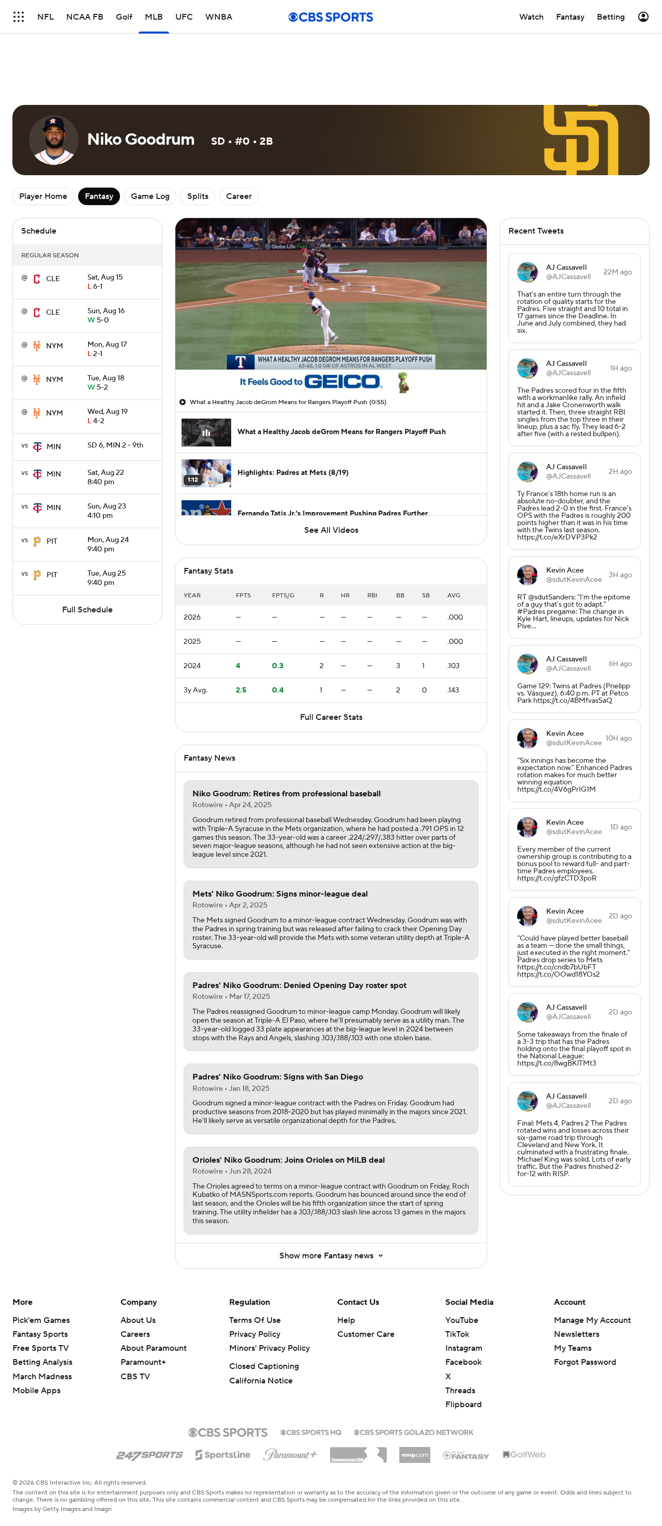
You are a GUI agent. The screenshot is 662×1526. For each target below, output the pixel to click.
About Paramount (154, 1348)
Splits (197, 196)
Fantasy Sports (40, 1334)
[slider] (331, 363)
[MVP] (414, 1451)
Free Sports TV (40, 1348)
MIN (54, 447)
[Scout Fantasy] (466, 1455)
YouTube (461, 1320)
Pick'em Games (41, 1320)
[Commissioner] (358, 1451)
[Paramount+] (290, 1452)
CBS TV (135, 1376)
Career (239, 196)
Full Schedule (87, 610)
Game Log (150, 196)
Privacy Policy (254, 1334)
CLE (53, 279)
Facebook (463, 1362)
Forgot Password (585, 1362)
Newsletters (576, 1334)
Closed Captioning (264, 1366)
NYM (54, 346)
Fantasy (99, 196)
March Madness (42, 1376)
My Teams (573, 1348)
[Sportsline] (223, 1453)
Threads (460, 1390)
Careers (135, 1334)
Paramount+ (143, 1362)
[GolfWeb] (524, 1455)
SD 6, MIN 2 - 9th (115, 445)
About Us (138, 1320)
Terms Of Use (255, 1320)
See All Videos (331, 530)
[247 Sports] (149, 1453)
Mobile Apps (36, 1390)
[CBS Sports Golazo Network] (414, 1431)
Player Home (43, 196)
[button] (194, 379)
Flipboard (463, 1404)
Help (346, 1320)
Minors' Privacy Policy (269, 1348)
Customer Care (366, 1334)
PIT (52, 541)
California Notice (261, 1381)
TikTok (457, 1334)
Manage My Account (592, 1320)
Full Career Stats (331, 717)
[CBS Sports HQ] (310, 1431)
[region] (331, 305)
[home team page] (37, 279)
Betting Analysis (42, 1362)
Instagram (464, 1348)
